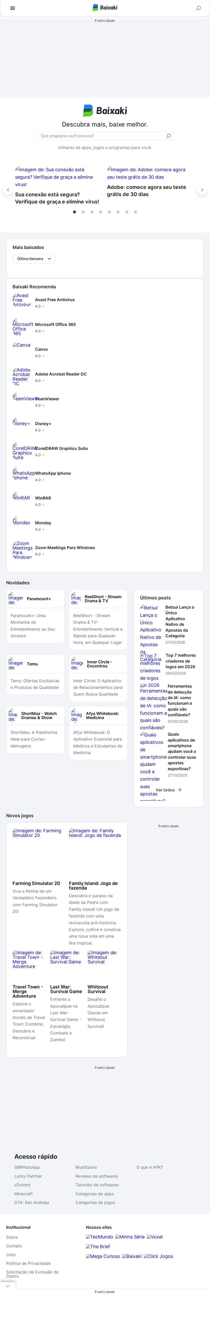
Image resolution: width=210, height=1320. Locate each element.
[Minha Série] (130, 1236)
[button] (74, 211)
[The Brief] (98, 1246)
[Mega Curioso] (103, 1256)
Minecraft (23, 1193)
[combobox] (17, 258)
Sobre (12, 1237)
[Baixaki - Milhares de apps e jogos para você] (105, 10)
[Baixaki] (132, 1256)
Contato (14, 1246)
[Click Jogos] (158, 1256)
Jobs (11, 1255)
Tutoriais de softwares (97, 1184)
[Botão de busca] (198, 8)
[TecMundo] (99, 1236)
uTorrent (22, 1184)
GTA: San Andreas (31, 1202)
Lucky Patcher (28, 1176)
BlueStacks (86, 1167)
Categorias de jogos (95, 1202)
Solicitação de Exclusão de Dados (32, 1274)
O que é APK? (149, 1167)
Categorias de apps (95, 1193)
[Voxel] (155, 1236)
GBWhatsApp (27, 1167)
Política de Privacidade (28, 1263)
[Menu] (12, 8)
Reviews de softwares (97, 1176)
